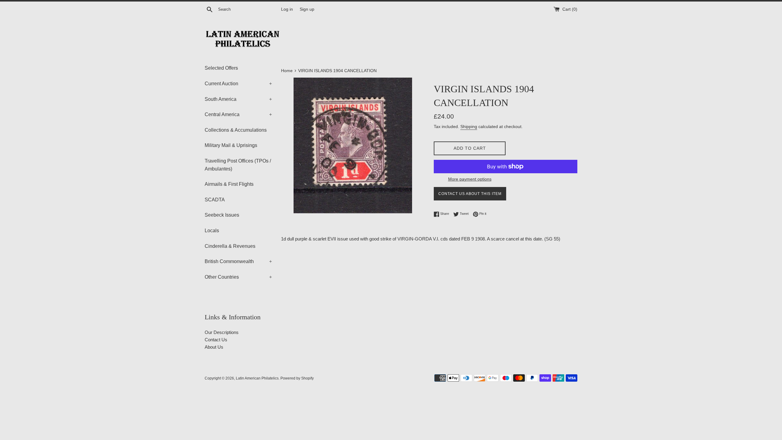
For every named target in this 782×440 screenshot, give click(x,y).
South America (238, 99)
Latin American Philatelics (257, 378)
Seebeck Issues (222, 215)
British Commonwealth (238, 261)
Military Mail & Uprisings (231, 145)
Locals (212, 230)
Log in (287, 9)
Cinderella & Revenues (230, 246)
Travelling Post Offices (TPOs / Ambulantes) (238, 164)
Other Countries (238, 277)
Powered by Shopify (297, 378)
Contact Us (216, 339)
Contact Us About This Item (470, 194)
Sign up (307, 9)
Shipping (468, 126)
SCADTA (215, 199)
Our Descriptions (222, 332)
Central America (238, 114)
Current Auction (238, 83)
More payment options (469, 179)
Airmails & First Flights (229, 184)
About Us (214, 347)
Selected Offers (221, 68)
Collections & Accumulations (236, 130)
